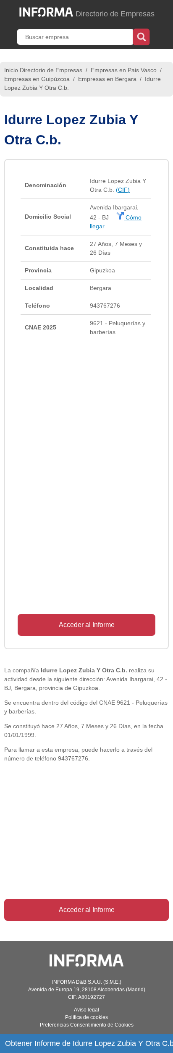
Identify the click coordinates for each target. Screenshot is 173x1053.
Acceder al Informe (87, 624)
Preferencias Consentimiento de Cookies (87, 1025)
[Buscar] (141, 36)
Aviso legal (86, 1010)
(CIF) (123, 189)
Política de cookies (86, 1017)
